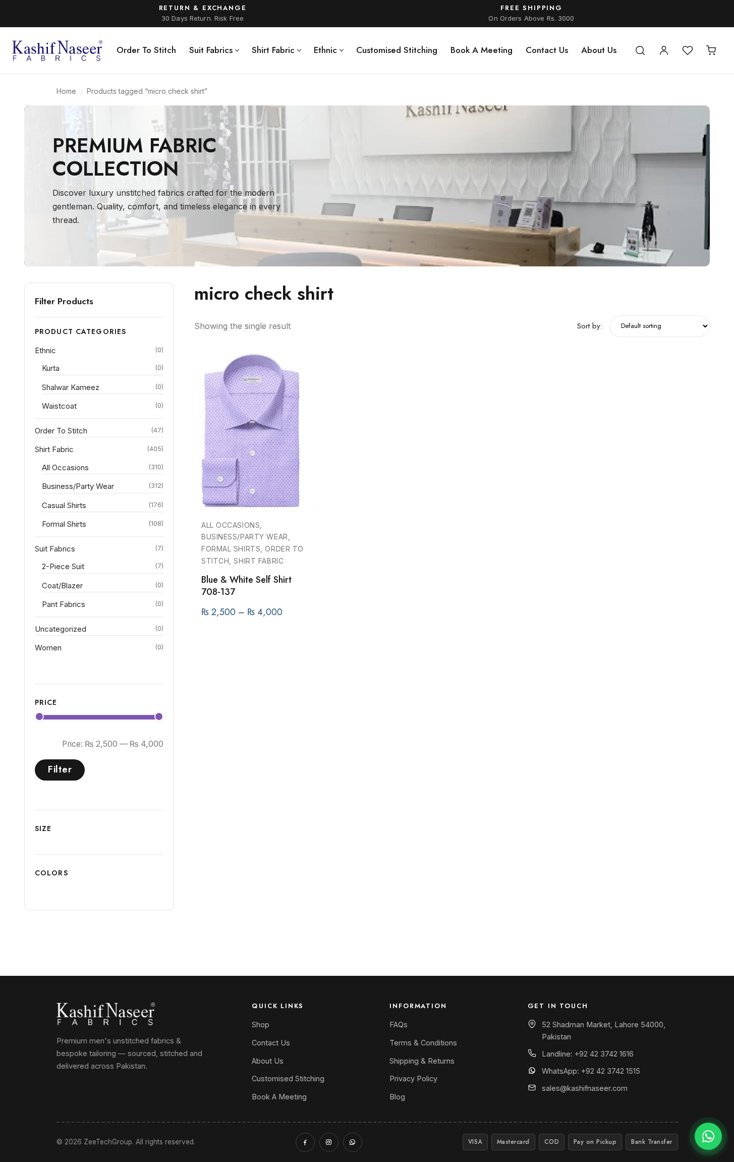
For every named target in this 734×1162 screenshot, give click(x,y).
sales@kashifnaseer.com (585, 1088)
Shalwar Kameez (70, 387)
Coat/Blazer (62, 585)
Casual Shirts (64, 505)
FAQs (398, 1024)
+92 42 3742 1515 (610, 1071)
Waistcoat (59, 406)
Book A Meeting (481, 50)
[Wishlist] (687, 50)
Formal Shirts (64, 524)
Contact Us (547, 50)
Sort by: (589, 325)
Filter (60, 769)
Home (66, 91)
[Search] (640, 50)
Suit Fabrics (211, 50)
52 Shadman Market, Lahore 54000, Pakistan (603, 1030)
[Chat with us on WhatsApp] (708, 1136)
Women (48, 647)
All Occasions (65, 467)
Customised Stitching (396, 50)
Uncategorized (60, 629)
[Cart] (711, 50)
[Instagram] (328, 1142)
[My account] (663, 50)
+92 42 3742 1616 (604, 1053)
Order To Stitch (146, 50)
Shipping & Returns (422, 1061)
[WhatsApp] (352, 1142)
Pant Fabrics (63, 604)
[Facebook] (305, 1142)
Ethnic (325, 50)
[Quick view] (302, 394)
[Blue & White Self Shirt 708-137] (254, 431)
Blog (397, 1096)
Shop (260, 1024)
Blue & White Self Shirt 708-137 (246, 585)
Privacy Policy (413, 1078)
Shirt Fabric (273, 50)
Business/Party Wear (78, 486)
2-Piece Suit (63, 566)
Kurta (51, 368)
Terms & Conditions (423, 1042)
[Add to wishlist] (302, 368)
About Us (598, 50)
